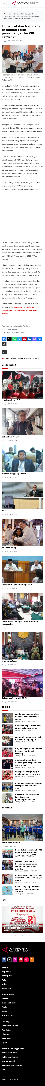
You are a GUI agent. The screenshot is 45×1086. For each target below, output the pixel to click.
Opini (4, 1042)
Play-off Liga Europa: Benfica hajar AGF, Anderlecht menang (28, 751)
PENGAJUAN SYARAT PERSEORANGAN (21, 358)
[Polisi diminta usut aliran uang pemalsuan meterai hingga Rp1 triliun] (22, 458)
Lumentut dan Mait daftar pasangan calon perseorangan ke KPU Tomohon (22, 17)
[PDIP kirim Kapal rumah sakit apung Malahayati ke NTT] (22, 384)
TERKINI (6, 707)
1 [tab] (15, 935)
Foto (4, 900)
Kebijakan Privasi (9, 1053)
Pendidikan (7, 1030)
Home (9, 14)
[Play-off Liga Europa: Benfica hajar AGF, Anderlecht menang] (7, 752)
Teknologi (6, 1038)
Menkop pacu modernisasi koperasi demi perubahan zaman (27, 716)
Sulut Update (8, 994)
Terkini (5, 967)
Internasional (8, 1015)
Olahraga (6, 1021)
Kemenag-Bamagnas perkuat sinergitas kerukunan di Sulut (28, 785)
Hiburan (5, 1034)
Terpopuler (7, 976)
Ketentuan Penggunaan (13, 1049)
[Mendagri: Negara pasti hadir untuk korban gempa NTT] (7, 740)
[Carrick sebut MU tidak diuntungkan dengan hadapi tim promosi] (7, 763)
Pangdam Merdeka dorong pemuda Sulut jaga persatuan (22, 659)
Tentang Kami (8, 1061)
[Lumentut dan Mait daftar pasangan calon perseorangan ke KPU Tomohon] (22, 827)
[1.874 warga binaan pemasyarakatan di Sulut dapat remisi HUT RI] (22, 682)
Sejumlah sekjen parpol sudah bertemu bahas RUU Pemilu (21, 435)
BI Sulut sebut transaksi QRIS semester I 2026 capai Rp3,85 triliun (28, 877)
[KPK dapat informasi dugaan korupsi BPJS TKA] (22, 495)
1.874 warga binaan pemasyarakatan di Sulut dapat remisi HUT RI (21, 696)
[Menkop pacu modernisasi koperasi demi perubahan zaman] (7, 717)
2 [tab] (19, 935)
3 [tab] (22, 935)
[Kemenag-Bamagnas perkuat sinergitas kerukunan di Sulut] (7, 786)
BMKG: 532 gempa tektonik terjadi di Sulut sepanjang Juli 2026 (27, 889)
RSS (3, 1070)
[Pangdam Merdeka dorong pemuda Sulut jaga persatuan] (22, 646)
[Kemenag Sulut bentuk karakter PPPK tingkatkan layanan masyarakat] (22, 569)
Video (4, 984)
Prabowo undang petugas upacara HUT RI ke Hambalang (22, 546)
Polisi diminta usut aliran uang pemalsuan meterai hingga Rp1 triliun (22, 472)
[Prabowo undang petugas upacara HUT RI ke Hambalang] (22, 532)
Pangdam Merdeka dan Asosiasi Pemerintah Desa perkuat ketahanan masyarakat (20, 621)
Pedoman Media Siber (12, 1065)
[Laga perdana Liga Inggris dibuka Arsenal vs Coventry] (7, 775)
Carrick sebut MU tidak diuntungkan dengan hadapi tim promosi (28, 762)
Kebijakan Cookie (10, 1057)
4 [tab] (26, 935)
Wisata (5, 999)
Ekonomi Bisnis (9, 1003)
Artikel (5, 1007)
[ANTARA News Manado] (25, 3)
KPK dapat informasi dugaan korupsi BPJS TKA (22, 509)
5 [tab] (30, 935)
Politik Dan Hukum (22, 14)
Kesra (4, 1011)
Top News (7, 808)
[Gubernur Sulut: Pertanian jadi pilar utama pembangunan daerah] (7, 798)
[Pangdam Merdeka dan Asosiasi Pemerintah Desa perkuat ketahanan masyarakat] (22, 606)
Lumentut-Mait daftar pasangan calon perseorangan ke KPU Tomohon (19, 310)
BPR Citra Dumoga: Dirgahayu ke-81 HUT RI (22, 927)
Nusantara (6, 988)
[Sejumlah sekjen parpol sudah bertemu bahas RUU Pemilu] (22, 421)
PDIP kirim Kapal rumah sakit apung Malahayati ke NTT (19, 398)
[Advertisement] (22, 215)
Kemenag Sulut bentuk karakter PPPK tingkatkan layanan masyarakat (20, 583)
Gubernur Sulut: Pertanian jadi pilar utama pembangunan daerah (27, 797)
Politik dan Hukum (10, 1026)
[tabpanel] (22, 919)
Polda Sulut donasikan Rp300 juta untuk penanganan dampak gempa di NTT (28, 852)
